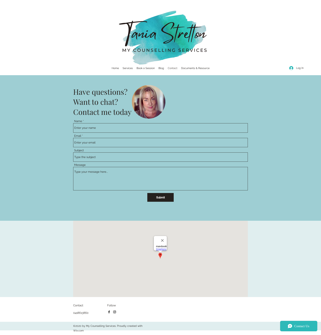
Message (80, 165)
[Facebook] (109, 312)
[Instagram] (114, 312)
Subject (79, 150)
